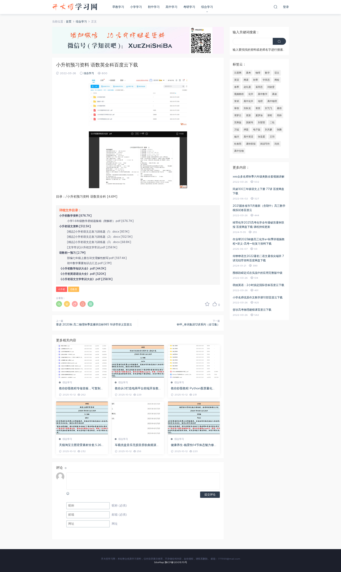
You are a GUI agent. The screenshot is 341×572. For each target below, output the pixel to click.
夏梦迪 (259, 115)
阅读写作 (265, 144)
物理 (258, 73)
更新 (248, 115)
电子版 (256, 129)
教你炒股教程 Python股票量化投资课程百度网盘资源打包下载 (193, 389)
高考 (248, 73)
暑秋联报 (251, 144)
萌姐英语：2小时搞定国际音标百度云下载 (258, 285)
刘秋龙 (247, 108)
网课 (246, 80)
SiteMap (159, 562)
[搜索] (275, 7)
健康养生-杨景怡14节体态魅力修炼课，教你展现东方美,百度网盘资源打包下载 (194, 445)
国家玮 (249, 122)
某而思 (259, 87)
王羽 (272, 137)
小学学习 (136, 7)
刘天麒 (268, 129)
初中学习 (154, 7)
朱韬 (236, 101)
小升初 (61, 289)
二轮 (272, 122)
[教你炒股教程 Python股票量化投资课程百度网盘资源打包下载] (194, 361)
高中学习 (171, 7)
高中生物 (239, 151)
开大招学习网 (74, 7)
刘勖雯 (270, 87)
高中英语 (248, 137)
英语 (236, 80)
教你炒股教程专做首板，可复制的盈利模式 (81, 389)
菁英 (258, 108)
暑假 (279, 108)
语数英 (73, 289)
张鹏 (279, 129)
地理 (260, 101)
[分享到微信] (59, 304)
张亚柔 (261, 137)
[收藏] (207, 304)
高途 (274, 94)
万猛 (236, 129)
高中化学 (248, 101)
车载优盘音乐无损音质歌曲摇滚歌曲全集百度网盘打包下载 (137, 445)
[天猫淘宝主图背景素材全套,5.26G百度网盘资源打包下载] (82, 418)
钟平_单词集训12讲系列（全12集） (198, 324)
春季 (236, 87)
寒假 (236, 108)
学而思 (266, 80)
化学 (250, 94)
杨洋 (236, 137)
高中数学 (262, 94)
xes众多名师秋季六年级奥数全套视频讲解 (258, 176)
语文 (276, 73)
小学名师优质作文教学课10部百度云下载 (258, 297)
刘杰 (276, 144)
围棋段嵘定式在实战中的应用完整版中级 (257, 273)
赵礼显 (247, 87)
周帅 (279, 115)
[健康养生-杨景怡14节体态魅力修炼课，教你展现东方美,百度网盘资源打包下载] (194, 418)
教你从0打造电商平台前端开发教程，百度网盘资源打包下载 (136, 389)
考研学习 (189, 7)
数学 (267, 73)
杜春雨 (237, 144)
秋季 (255, 80)
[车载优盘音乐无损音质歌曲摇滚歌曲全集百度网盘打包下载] (138, 418)
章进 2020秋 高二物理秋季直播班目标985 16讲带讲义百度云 (94, 324)
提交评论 (209, 494)
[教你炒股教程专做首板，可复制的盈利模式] (82, 361)
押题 (246, 129)
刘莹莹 (261, 122)
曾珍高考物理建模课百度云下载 (252, 309)
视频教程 (239, 94)
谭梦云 (237, 115)
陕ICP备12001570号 (176, 562)
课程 (269, 115)
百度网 (237, 73)
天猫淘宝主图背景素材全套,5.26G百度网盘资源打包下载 (81, 445)
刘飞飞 (268, 108)
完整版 (237, 122)
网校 (276, 80)
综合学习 (207, 7)
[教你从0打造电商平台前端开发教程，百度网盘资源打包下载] (138, 361)
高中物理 (272, 101)
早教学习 (118, 7)
